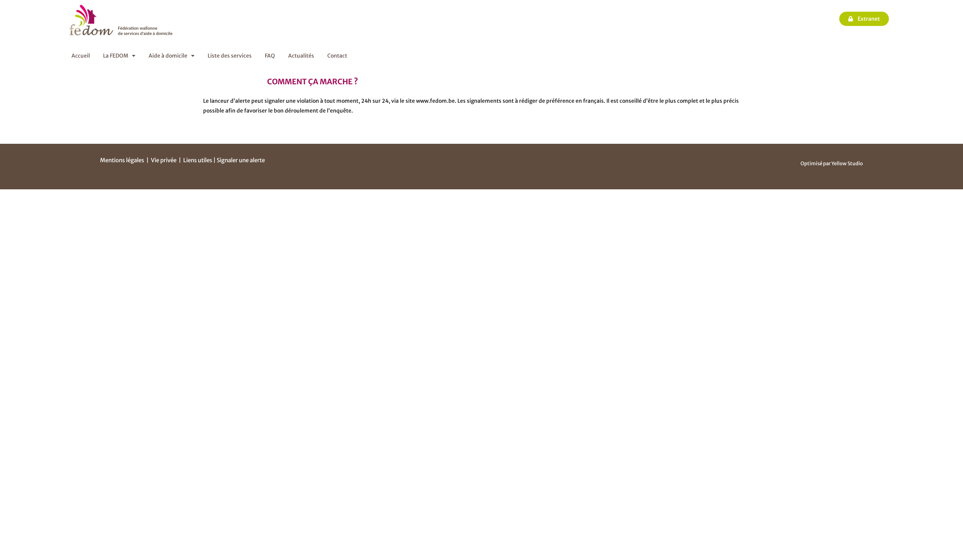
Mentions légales (122, 160)
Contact (337, 55)
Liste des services (230, 55)
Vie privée (163, 160)
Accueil (80, 55)
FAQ (270, 55)
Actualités (301, 55)
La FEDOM (115, 55)
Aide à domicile (168, 55)
